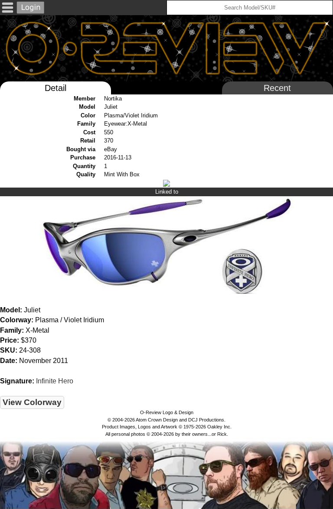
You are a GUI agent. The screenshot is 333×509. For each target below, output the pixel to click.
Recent (277, 88)
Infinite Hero (54, 381)
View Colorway (32, 402)
